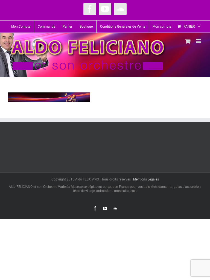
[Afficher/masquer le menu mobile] (199, 41)
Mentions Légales (146, 179)
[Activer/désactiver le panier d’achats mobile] (188, 41)
